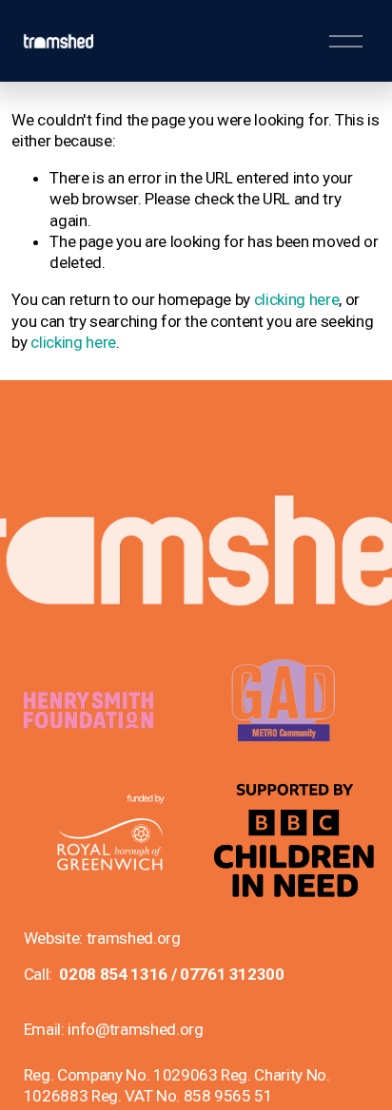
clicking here (297, 299)
